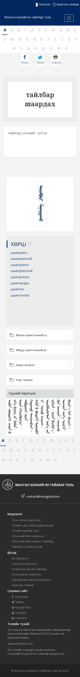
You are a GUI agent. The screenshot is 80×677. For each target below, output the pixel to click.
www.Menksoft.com (20, 643)
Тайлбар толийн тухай (27, 547)
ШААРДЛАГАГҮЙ (21, 259)
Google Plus (23, 607)
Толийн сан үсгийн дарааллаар (33, 525)
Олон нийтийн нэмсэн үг (28, 536)
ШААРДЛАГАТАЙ (21, 271)
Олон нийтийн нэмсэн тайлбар (33, 541)
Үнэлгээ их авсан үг (25, 564)
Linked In (21, 618)
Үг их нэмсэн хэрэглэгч (27, 574)
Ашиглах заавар (67, 4)
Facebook (21, 597)
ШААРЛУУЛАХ (20, 295)
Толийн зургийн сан (25, 531)
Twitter (19, 602)
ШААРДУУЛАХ (20, 277)
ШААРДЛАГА (19, 253)
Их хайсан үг (20, 558)
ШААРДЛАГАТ (20, 265)
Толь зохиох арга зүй (26, 520)
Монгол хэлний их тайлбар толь (27, 17)
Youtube (20, 613)
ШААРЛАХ (17, 289)
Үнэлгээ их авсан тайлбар (29, 569)
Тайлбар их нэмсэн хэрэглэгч (31, 580)
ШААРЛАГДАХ (20, 283)
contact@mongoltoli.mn (43, 496)
